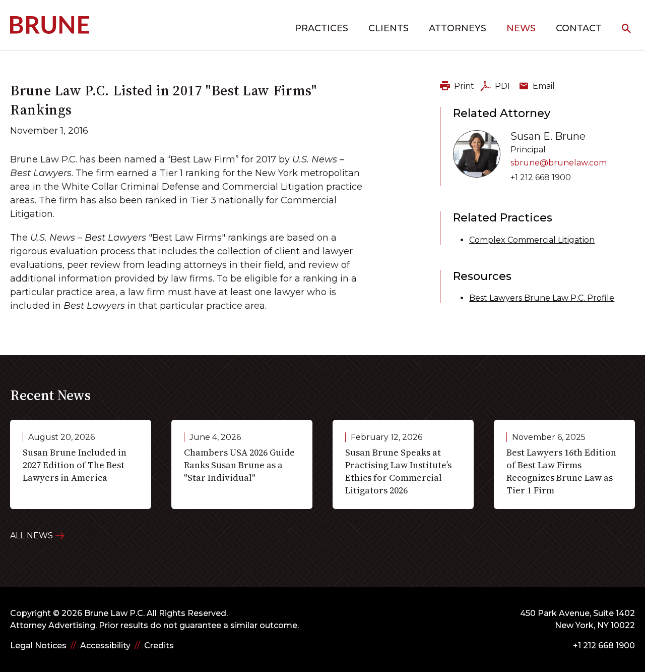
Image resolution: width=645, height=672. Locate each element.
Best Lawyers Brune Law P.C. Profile (541, 298)
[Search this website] (626, 29)
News (521, 28)
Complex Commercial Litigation (532, 240)
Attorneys (457, 28)
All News (31, 535)
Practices (321, 28)
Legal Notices (38, 645)
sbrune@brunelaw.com (558, 162)
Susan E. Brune (548, 136)
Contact (579, 28)
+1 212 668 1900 (540, 177)
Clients (388, 28)
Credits (159, 645)
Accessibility (105, 645)
